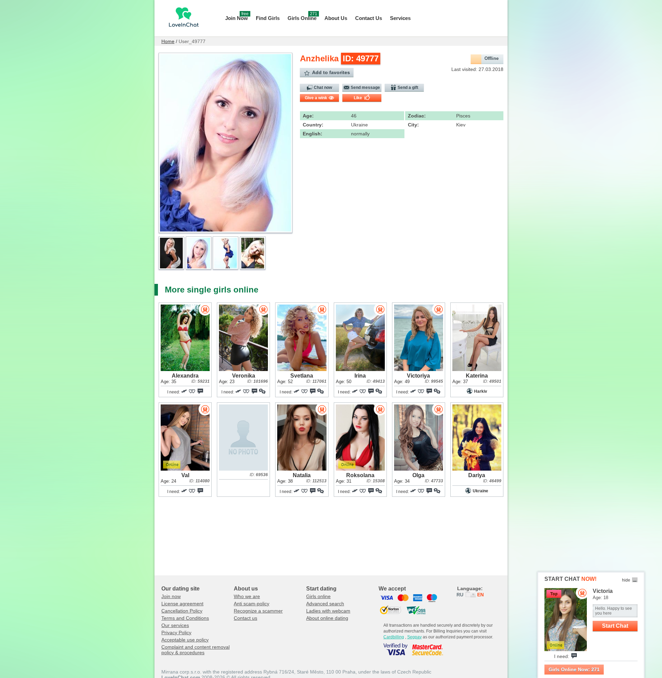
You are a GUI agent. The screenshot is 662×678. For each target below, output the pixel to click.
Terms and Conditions (185, 618)
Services (400, 18)
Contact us (245, 618)
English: (312, 133)
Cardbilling (393, 637)
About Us (335, 18)
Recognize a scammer (258, 611)
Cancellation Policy (181, 611)
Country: (313, 124)
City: (413, 124)
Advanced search (325, 603)
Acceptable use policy (185, 640)
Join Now (237, 17)
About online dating (327, 618)
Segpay (414, 637)
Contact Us (368, 18)
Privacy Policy (176, 632)
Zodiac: (417, 116)
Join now (171, 596)
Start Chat (615, 626)
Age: (308, 116)
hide (626, 580)
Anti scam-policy (251, 603)
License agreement (182, 603)
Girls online (318, 596)
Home (167, 41)
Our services (175, 625)
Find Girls (268, 18)
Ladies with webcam (328, 611)
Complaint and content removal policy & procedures (195, 649)
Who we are (247, 596)
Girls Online (302, 17)
